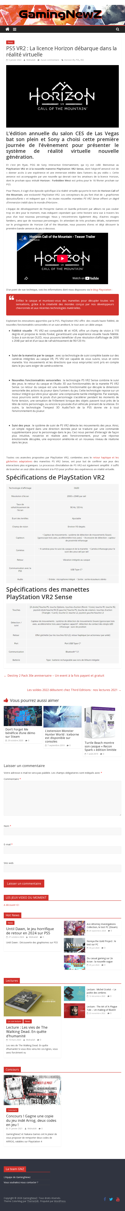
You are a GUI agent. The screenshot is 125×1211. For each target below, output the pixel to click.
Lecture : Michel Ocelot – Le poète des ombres (101, 991)
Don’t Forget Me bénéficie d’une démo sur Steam (20, 732)
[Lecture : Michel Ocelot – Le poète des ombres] (74, 987)
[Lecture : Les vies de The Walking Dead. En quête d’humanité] (32, 987)
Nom (7, 826)
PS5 (77, 60)
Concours (12, 1110)
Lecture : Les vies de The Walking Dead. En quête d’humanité (27, 1031)
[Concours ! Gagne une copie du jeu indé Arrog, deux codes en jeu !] (32, 1076)
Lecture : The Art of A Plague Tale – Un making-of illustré (102, 1008)
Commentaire (12, 779)
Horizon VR (69, 60)
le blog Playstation (100, 289)
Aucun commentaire (49, 60)
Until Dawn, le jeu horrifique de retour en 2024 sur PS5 (30, 930)
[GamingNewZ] (62, 7)
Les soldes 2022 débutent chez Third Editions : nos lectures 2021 (74, 690)
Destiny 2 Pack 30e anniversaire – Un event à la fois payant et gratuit (54, 675)
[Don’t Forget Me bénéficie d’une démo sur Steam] (23, 708)
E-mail (8, 844)
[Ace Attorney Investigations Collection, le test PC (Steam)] (74, 922)
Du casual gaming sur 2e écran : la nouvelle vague (100, 960)
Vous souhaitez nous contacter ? (21, 1182)
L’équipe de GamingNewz (17, 1177)
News (10, 42)
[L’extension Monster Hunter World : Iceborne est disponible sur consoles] (62, 708)
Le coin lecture (14, 1021)
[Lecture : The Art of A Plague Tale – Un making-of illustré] (74, 1005)
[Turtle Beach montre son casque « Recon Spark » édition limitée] (99, 708)
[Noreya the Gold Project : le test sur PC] (74, 939)
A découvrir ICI (11, 904)
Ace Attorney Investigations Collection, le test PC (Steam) (102, 925)
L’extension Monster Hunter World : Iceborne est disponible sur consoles (62, 736)
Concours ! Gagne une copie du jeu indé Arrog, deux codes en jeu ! (31, 1120)
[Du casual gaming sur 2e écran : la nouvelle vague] (74, 956)
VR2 (82, 60)
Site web (9, 863)
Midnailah (31, 60)
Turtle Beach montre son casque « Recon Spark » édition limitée (100, 746)
